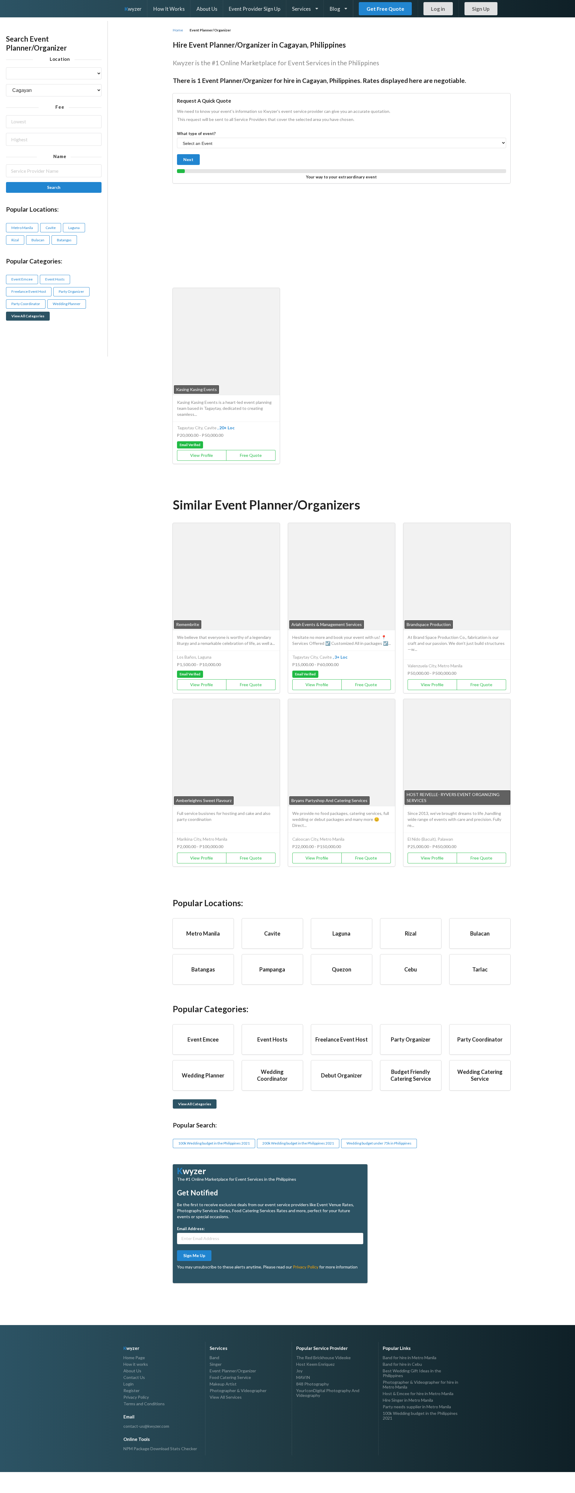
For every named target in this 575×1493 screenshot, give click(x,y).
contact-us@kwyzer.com (146, 1426)
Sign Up (481, 9)
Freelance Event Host (28, 291)
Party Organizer (71, 291)
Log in (438, 9)
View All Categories (27, 316)
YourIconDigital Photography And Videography (327, 1393)
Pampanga (272, 969)
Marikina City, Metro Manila (202, 839)
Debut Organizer (341, 1075)
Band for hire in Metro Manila (409, 1357)
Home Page (134, 1357)
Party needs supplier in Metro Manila (417, 1406)
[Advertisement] (341, 234)
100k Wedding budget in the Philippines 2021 (214, 1143)
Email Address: (191, 1228)
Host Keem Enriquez (315, 1364)
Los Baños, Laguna (194, 657)
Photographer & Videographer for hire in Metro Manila (420, 1384)
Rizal (15, 240)
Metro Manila (22, 227)
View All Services (226, 1397)
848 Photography (312, 1383)
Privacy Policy (305, 1266)
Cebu (410, 969)
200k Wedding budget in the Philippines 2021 (298, 1143)
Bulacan (37, 240)
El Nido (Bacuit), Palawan (430, 839)
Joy (299, 1370)
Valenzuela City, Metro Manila (435, 665)
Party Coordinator (25, 303)
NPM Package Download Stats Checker (160, 1448)
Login (128, 1383)
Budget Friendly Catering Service (411, 1075)
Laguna (74, 227)
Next (188, 159)
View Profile (201, 455)
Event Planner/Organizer (233, 1370)
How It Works (169, 9)
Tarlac (480, 969)
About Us (206, 9)
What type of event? (196, 133)
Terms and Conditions (144, 1403)
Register (131, 1390)
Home (178, 30)
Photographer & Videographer (238, 1390)
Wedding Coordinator (272, 1075)
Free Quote (251, 455)
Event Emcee (22, 279)
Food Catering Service (230, 1377)
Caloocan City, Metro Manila (318, 839)
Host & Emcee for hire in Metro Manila (418, 1393)
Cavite (51, 227)
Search (53, 187)
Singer (216, 1364)
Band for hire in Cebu (402, 1364)
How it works (135, 1364)
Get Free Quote (385, 9)
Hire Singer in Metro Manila (408, 1400)
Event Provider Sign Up (254, 9)
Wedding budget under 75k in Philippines (378, 1143)
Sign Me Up (194, 1255)
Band (214, 1357)
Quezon (341, 969)
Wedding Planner (67, 303)
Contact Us (134, 1377)
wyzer (133, 9)
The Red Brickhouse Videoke (323, 1357)
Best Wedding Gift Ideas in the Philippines (412, 1373)
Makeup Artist (223, 1383)
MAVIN (303, 1377)
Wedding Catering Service (480, 1075)
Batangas (64, 240)
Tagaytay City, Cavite (197, 427)
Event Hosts (55, 279)
